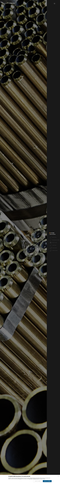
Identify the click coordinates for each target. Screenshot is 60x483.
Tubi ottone (54, 245)
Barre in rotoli (54, 242)
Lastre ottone (54, 247)
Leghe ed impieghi (52, 234)
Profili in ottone (55, 250)
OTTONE (52, 233)
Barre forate (54, 237)
